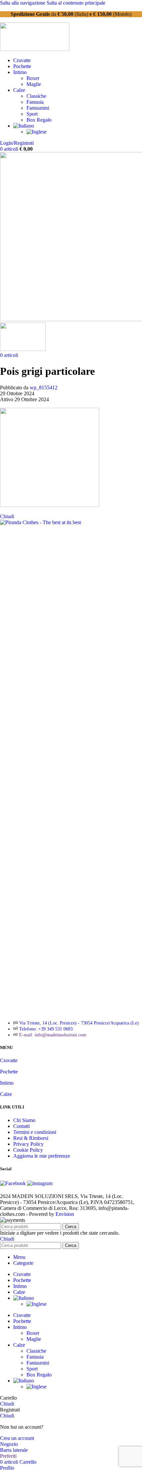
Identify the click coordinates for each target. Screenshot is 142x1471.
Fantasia (35, 102)
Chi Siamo (24, 1120)
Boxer (32, 78)
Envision (64, 1214)
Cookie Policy (28, 1150)
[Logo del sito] (34, 49)
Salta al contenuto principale (76, 3)
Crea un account (17, 1438)
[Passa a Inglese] (36, 132)
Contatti (21, 1126)
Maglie (33, 84)
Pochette (9, 1071)
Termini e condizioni (34, 1132)
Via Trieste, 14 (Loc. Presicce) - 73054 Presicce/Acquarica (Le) (79, 1023)
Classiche (36, 96)
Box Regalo (39, 120)
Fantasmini (37, 108)
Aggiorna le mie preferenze (41, 1156)
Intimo (7, 1083)
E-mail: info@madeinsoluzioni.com (52, 1034)
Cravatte (9, 1060)
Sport (32, 114)
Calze (6, 1094)
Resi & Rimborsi (30, 1138)
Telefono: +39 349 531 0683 (46, 1028)
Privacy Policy (28, 1144)
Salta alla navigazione (23, 3)
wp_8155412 (43, 387)
